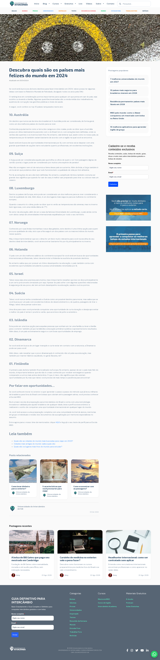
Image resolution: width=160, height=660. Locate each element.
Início (36, 3)
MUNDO (103, 11)
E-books (129, 599)
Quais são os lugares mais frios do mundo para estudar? (38, 446)
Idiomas (73, 603)
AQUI (58, 422)
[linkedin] (147, 650)
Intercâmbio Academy (107, 606)
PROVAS (35, 11)
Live (80, 3)
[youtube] (142, 650)
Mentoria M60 (104, 599)
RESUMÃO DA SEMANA (88, 11)
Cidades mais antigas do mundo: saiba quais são (34, 444)
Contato (110, 3)
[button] (49, 3)
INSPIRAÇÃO (62, 11)
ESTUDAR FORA (116, 11)
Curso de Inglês (104, 603)
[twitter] (136, 650)
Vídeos (89, 3)
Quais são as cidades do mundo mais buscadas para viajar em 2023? (43, 441)
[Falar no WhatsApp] (154, 654)
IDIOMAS (25, 11)
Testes (73, 617)
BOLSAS (14, 11)
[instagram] (132, 650)
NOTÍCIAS (145, 11)
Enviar (15, 635)
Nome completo (114, 163)
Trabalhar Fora (76, 632)
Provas (72, 606)
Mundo (73, 625)
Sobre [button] (98, 3)
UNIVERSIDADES (48, 11)
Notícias (73, 636)
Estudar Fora (75, 628)
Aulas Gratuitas (132, 606)
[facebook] (127, 650)
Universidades (76, 610)
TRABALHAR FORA (131, 11)
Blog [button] (45, 3)
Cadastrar (113, 184)
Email (110, 172)
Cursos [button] (55, 3)
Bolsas (72, 599)
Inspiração (74, 614)
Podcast (129, 603)
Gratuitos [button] (68, 3)
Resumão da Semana (78, 621)
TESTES (74, 11)
